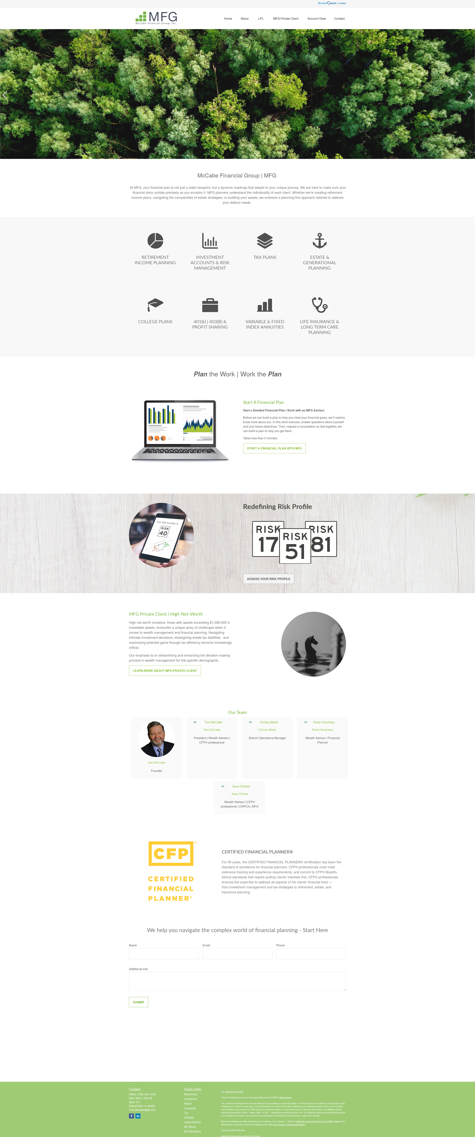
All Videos (190, 1126)
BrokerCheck (285, 1097)
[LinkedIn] (137, 1115)
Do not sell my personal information (289, 1124)
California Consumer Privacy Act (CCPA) (314, 1121)
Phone (280, 945)
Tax (186, 1113)
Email (206, 945)
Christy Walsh (267, 729)
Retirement (190, 1094)
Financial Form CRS (234, 1091)
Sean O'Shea (240, 793)
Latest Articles (192, 1122)
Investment (190, 1099)
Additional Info (138, 969)
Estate (188, 1103)
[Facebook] (131, 1115)
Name (133, 945)
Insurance (190, 1108)
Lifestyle (189, 1117)
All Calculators (192, 1131)
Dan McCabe (156, 762)
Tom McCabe (211, 729)
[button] (228, 18)
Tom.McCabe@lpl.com (142, 1110)
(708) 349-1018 (146, 1094)
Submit (138, 1002)
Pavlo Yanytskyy (322, 729)
